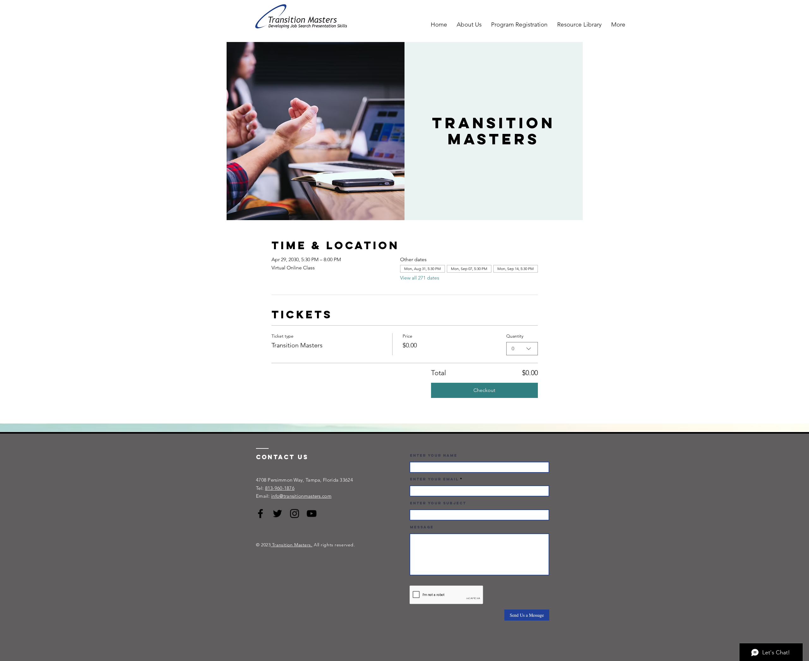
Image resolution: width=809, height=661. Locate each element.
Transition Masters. (291, 545)
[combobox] (522, 348)
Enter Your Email (434, 479)
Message (422, 527)
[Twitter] (277, 514)
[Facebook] (260, 514)
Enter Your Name (433, 455)
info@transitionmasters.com (301, 496)
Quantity (514, 336)
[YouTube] (312, 514)
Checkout (484, 390)
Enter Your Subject (438, 503)
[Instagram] (295, 514)
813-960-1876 (280, 488)
